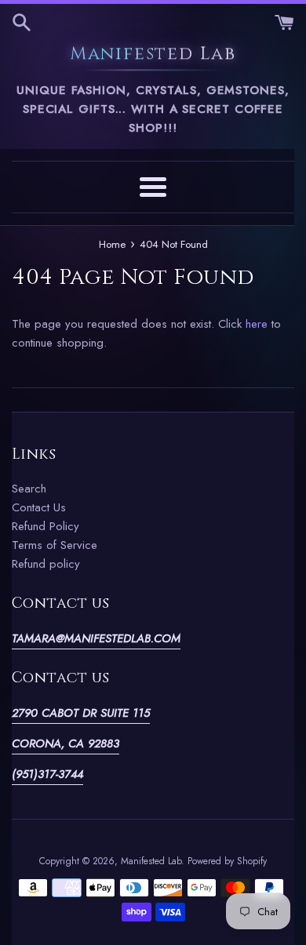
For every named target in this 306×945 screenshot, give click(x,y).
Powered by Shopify (227, 861)
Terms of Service (54, 545)
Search (29, 488)
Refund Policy (45, 526)
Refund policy (46, 563)
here (257, 324)
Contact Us (39, 507)
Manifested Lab (153, 55)
